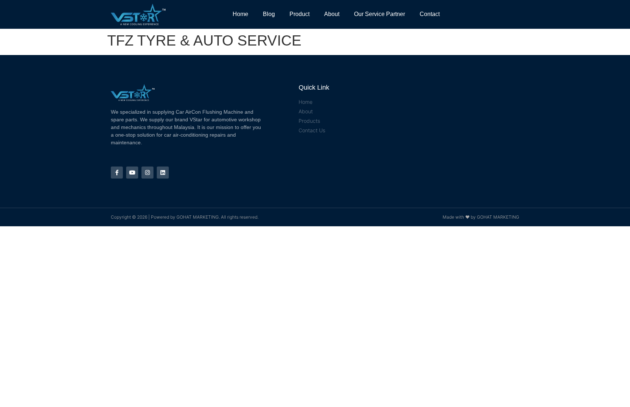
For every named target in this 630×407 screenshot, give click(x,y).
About (331, 14)
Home (240, 14)
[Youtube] (132, 173)
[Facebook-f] (117, 173)
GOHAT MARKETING (197, 217)
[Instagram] (147, 173)
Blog (269, 14)
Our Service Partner (379, 14)
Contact (430, 14)
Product (299, 14)
